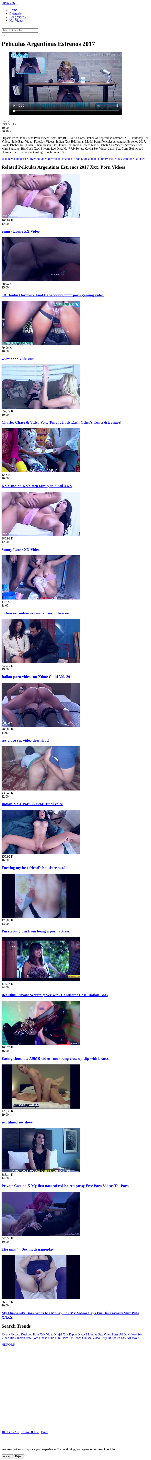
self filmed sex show (17, 1122)
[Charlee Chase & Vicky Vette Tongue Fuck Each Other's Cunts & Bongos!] (41, 407)
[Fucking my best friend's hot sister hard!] (41, 853)
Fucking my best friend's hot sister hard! (34, 868)
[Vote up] (3, 121)
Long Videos (17, 17)
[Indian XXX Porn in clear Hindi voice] (41, 789)
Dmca (44, 1432)
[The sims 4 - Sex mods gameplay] (41, 1234)
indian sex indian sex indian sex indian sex (36, 613)
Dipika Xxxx (77, 1334)
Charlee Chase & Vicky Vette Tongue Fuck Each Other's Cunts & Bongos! (61, 422)
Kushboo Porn (30, 1334)
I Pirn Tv (67, 1338)
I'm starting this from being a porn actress (35, 931)
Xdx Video (46, 1334)
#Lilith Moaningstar (14, 158)
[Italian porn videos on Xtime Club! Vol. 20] (41, 662)
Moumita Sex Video (98, 1334)
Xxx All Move (130, 1338)
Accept (7, 1456)
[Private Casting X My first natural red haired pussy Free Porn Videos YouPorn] (41, 1171)
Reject (18, 1456)
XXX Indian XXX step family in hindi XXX (37, 486)
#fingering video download (44, 158)
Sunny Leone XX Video (21, 231)
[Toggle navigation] (17, 4)
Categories (16, 13)
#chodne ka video (134, 158)
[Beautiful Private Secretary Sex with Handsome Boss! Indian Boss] (41, 980)
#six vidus (115, 158)
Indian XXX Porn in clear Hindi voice (32, 804)
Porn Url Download (124, 1334)
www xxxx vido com (18, 359)
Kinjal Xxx (61, 1334)
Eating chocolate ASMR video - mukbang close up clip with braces (55, 1058)
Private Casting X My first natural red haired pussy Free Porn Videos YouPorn (65, 1186)
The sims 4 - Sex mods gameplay (28, 1249)
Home (13, 10)
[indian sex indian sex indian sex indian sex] (41, 598)
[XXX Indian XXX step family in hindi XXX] (41, 471)
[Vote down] (7, 121)
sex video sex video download (25, 740)
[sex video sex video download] (41, 725)
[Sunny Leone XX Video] (41, 216)
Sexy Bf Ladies (110, 1338)
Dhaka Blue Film (50, 1338)
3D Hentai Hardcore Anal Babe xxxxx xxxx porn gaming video (53, 295)
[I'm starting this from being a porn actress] (41, 916)
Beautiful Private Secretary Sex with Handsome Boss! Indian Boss (55, 995)
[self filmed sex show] (41, 1107)
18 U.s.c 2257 (10, 1432)
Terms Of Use (30, 1432)
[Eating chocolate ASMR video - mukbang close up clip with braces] (41, 1043)
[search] (3, 35)
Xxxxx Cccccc (11, 1334)
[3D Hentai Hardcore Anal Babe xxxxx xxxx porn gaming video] (41, 280)
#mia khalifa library (96, 158)
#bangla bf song (72, 158)
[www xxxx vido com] (41, 344)
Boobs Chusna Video (86, 1338)
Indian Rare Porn (27, 1338)
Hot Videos (16, 20)
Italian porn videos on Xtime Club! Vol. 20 (36, 677)
